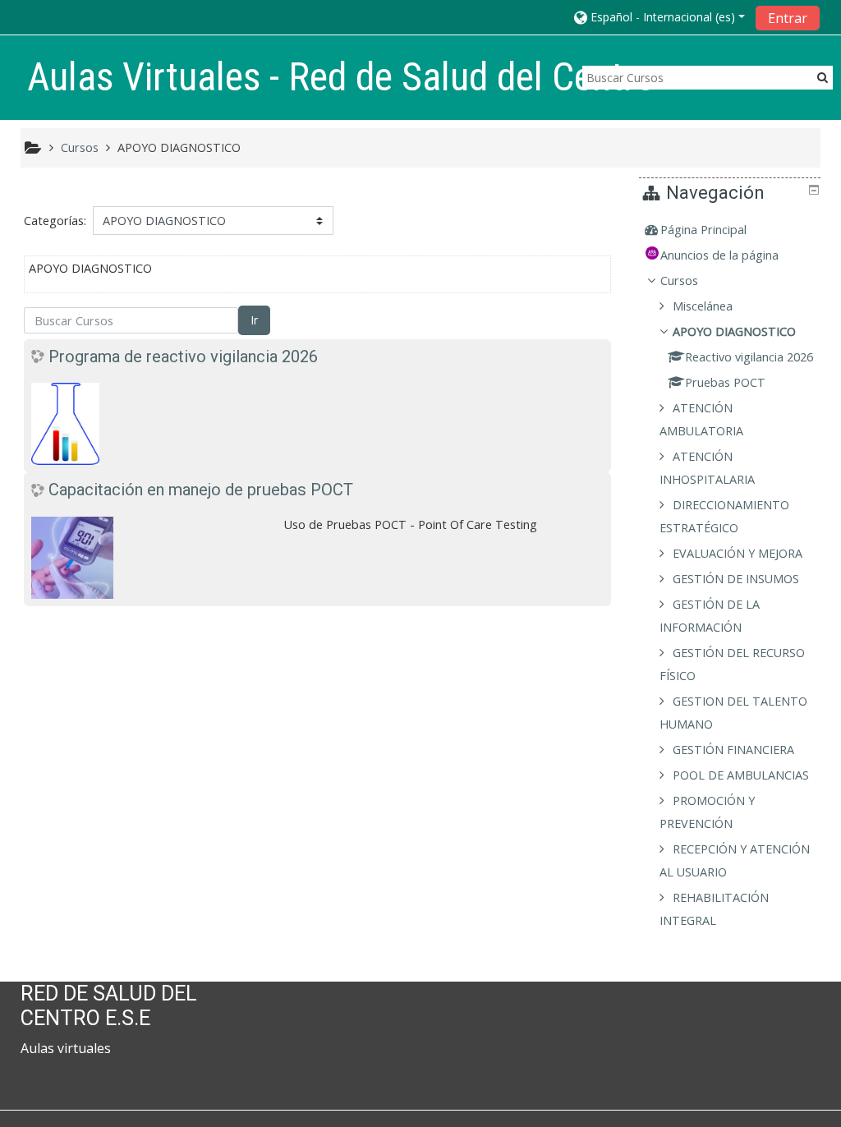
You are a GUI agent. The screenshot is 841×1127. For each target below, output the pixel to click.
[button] (659, 17)
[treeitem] (731, 230)
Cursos (679, 280)
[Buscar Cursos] (822, 76)
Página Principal (703, 229)
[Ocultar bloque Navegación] (814, 190)
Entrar (787, 18)
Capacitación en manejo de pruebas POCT (200, 489)
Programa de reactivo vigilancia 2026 (183, 356)
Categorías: (55, 220)
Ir (254, 320)
